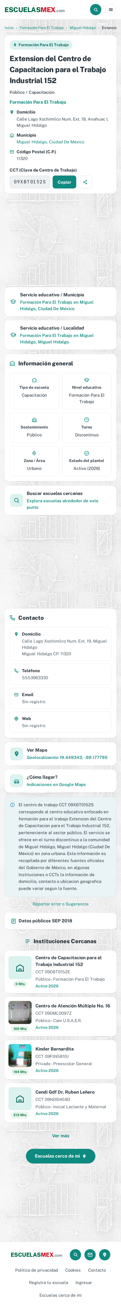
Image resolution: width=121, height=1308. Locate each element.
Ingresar (83, 1282)
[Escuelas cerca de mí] (104, 1254)
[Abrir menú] (110, 9)
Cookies (73, 1270)
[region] (60, 240)
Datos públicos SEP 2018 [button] (45, 920)
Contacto (97, 1270)
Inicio (9, 28)
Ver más (60, 1135)
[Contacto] (90, 1254)
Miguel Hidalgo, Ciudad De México (50, 141)
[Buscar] (95, 9)
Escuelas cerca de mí (60, 1295)
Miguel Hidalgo (83, 28)
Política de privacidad (36, 1270)
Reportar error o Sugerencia (60, 903)
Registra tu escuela (48, 1282)
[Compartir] (85, 182)
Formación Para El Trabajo (42, 28)
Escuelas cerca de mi (57, 1156)
